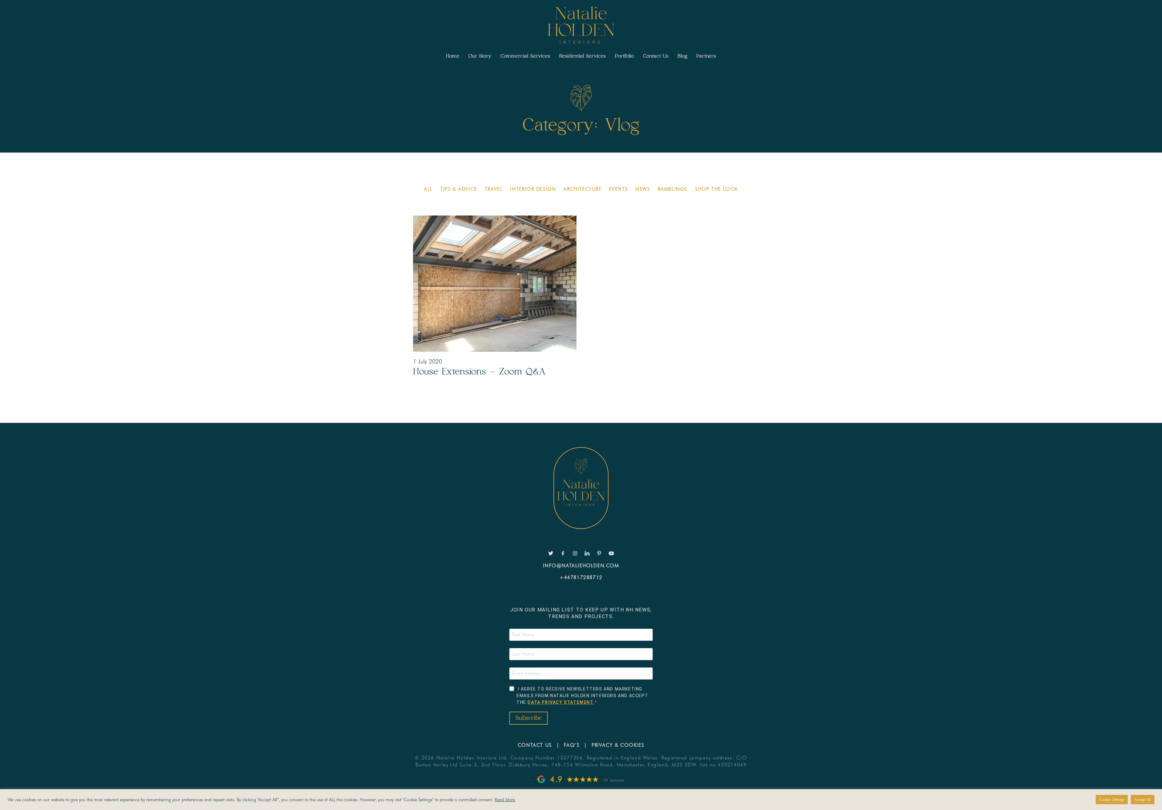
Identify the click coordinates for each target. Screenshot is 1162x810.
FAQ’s (571, 745)
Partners (706, 56)
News (642, 189)
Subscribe (528, 718)
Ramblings (673, 189)
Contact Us (655, 56)
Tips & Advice (458, 189)
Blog (682, 56)
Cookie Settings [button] (1111, 799)
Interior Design (533, 189)
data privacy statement (560, 702)
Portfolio (624, 56)
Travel (494, 189)
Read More (505, 799)
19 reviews (614, 780)
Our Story (479, 56)
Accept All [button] (1142, 799)
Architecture (582, 189)
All (428, 189)
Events (618, 189)
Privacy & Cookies (618, 745)
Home (452, 56)
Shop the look (716, 189)
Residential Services (582, 56)
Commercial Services (525, 56)
